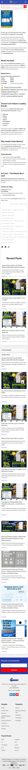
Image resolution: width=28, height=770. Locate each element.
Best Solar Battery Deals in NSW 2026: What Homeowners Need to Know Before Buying (13, 538)
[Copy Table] (2, 85)
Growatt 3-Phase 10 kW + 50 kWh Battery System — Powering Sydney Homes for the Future (12, 640)
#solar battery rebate (21, 231)
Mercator (17, 747)
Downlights (18, 720)
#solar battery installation (8, 231)
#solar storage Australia (8, 239)
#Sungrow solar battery (7, 242)
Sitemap (3, 728)
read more (4, 369)
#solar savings (22, 237)
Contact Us (4, 723)
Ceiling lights (18, 717)
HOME (2, 708)
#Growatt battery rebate (8, 218)
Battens (17, 708)
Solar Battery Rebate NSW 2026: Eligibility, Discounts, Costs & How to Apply (13, 504)
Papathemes (14, 763)
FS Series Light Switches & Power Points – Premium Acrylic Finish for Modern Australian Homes (12, 606)
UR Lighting (4, 745)
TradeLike (17, 739)
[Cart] (25, 2)
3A (2, 742)
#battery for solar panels (8, 212)
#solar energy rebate (19, 234)
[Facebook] (2, 247)
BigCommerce (12, 761)
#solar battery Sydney (7, 234)
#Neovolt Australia (19, 220)
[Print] (8, 247)
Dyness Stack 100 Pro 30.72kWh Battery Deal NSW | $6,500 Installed (12, 359)
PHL (16, 742)
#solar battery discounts (8, 229)
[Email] (5, 247)
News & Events (5, 726)
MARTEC (3, 750)
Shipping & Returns (6, 720)
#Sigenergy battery (19, 226)
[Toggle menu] (2, 2)
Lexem (16, 745)
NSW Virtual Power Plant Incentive (12, 438)
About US (3, 713)
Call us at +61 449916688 (14, 690)
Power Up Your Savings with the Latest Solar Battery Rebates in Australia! (13, 33)
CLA (2, 747)
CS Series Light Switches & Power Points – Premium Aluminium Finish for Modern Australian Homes (13, 571)
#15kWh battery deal (7, 210)
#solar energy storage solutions (9, 237)
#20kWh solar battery (18, 210)
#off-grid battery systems (8, 223)
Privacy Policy (4, 710)
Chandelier (18, 715)
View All (17, 750)
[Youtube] (17, 694)
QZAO (2, 739)
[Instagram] (14, 694)
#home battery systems (8, 220)
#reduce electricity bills (7, 226)
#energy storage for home (8, 215)
